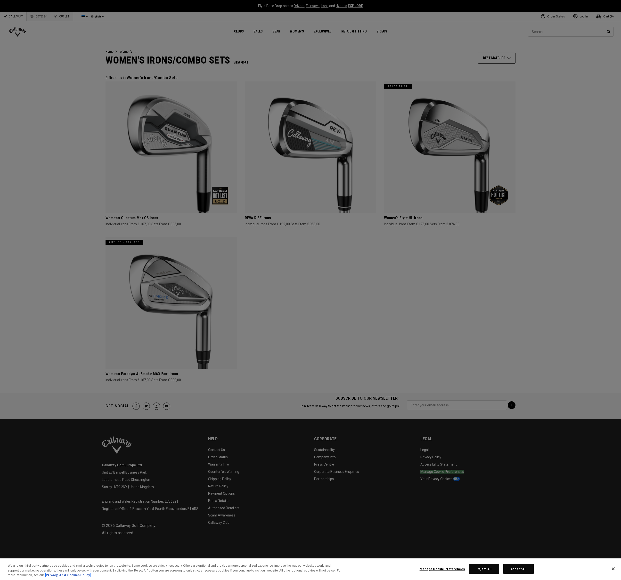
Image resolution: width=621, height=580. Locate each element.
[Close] (613, 569)
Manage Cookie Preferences (442, 569)
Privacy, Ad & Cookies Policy (68, 575)
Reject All (484, 569)
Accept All (518, 569)
